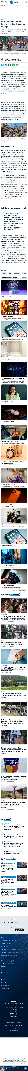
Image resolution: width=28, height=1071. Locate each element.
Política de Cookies (20, 1025)
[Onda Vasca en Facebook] (8, 922)
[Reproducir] (19, 866)
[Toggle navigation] (2, 2)
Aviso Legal (18, 1022)
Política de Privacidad (8, 1025)
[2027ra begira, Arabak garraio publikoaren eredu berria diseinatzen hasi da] (14, 682)
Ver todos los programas (7, 964)
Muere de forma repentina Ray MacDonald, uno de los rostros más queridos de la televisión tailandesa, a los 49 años (14, 827)
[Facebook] (9, 65)
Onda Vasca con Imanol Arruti (9, 955)
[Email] (17, 65)
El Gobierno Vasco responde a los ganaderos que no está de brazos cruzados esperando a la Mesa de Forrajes (12, 722)
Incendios (12, 5)
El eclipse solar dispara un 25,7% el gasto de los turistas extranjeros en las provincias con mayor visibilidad (13, 618)
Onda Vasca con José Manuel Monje (10, 949)
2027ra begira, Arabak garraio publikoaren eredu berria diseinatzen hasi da (13, 695)
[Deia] (6, 1046)
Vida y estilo (7, 823)
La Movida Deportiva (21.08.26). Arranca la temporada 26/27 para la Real (8, 882)
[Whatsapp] (13, 65)
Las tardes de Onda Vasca (8, 943)
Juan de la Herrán (5, 983)
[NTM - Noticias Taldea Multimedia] (14, 1041)
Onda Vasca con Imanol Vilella (9, 958)
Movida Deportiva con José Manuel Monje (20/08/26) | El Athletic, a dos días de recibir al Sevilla (8, 894)
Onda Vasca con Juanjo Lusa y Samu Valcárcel (13, 952)
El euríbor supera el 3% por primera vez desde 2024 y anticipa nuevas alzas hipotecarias (13, 669)
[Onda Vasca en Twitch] (19, 922)
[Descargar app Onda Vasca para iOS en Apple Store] (19, 930)
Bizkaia (6, 833)
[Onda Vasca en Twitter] (4, 922)
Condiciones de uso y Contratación (14, 1028)
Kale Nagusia (4, 946)
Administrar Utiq (14, 1030)
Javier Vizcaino (5, 985)
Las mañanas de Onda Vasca (8, 940)
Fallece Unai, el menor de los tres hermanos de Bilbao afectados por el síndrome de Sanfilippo (14, 836)
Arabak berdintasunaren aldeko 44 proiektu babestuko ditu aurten (12, 643)
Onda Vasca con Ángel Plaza (8, 961)
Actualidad (4, 614)
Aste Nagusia (5, 5)
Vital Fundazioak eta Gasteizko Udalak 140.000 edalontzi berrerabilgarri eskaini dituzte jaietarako (14, 778)
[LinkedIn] (5, 65)
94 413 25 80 (15, 1005)
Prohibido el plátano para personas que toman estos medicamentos (15, 852)
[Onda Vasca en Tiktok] (23, 922)
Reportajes (4, 970)
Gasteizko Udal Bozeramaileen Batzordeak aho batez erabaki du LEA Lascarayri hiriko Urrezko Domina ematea (13, 750)
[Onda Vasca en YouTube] (12, 922)
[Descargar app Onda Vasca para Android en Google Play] (9, 930)
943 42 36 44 (15, 1009)
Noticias (3, 967)
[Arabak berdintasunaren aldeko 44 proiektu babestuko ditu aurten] (14, 632)
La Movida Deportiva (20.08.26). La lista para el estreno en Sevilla (8, 906)
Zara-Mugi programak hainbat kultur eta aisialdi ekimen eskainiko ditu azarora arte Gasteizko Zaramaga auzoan (13, 805)
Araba (2, 640)
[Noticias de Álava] (7, 1049)
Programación (5, 973)
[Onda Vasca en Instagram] (16, 922)
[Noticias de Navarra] (20, 1049)
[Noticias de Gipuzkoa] (17, 1046)
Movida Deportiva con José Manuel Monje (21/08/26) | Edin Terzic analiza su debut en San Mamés (7, 868)
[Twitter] (2, 65)
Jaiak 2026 (19, 5)
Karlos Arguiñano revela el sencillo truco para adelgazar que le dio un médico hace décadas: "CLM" (14, 845)
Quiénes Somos (10, 1022)
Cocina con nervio (5, 988)
